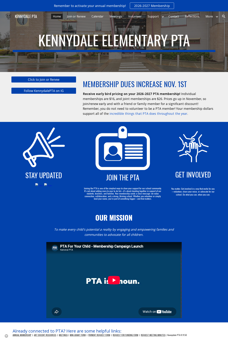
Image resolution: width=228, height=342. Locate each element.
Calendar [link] (97, 16)
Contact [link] (174, 16)
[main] (114, 41)
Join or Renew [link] (76, 16)
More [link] (209, 16)
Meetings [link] (116, 16)
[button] (223, 16)
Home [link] (57, 16)
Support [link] (153, 16)
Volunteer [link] (135, 16)
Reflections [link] (192, 16)
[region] (114, 5)
